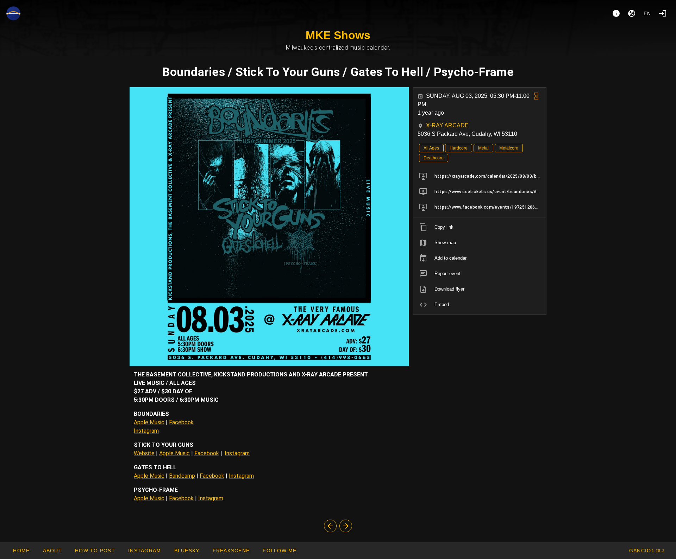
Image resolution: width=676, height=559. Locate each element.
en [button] (647, 13)
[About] (616, 13)
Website (144, 453)
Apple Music (149, 422)
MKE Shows (338, 35)
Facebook (181, 422)
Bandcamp (182, 475)
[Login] (662, 13)
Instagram (146, 430)
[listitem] (479, 176)
